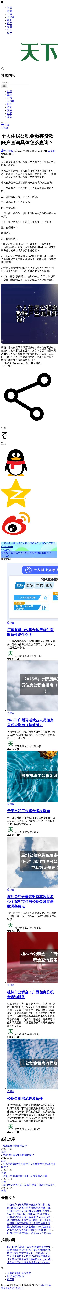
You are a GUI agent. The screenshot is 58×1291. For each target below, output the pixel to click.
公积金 (10, 17)
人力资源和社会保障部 (19, 1273)
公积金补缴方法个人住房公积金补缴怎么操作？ (26, 552)
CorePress (46, 1285)
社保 (9, 7)
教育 (9, 23)
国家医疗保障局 (15, 1276)
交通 (9, 26)
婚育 (9, 20)
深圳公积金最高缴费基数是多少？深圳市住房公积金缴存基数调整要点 (30, 901)
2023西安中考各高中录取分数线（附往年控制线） (29, 1185)
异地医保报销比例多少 (15, 1146)
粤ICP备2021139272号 (12, 1288)
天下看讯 (8, 150)
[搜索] (29, 122)
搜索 (4, 86)
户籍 (9, 14)
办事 (9, 29)
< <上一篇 (6, 549)
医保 (9, 11)
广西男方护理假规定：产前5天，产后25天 (29, 1233)
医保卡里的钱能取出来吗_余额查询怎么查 (25, 1176)
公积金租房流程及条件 (25, 1098)
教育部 (10, 1279)
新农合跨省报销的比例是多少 (18, 1155)
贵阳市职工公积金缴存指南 (28, 811)
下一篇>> (6, 556)
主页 (6, 125)
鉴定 (9, 33)
